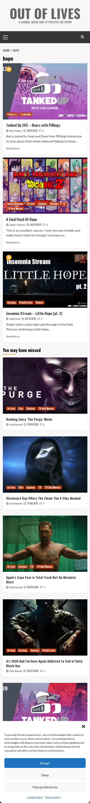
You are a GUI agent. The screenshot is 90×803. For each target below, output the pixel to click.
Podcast (12, 114)
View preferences (45, 787)
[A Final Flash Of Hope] (45, 185)
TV (63, 203)
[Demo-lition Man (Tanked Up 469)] (45, 711)
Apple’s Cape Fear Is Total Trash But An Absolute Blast (41, 579)
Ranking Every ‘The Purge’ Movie (29, 419)
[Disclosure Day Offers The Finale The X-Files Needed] (45, 464)
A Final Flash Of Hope (21, 219)
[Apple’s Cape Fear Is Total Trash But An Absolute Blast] (45, 544)
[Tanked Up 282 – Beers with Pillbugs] (45, 91)
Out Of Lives (45, 13)
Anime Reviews (15, 203)
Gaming (11, 302)
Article (31, 203)
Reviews (54, 203)
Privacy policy (53, 797)
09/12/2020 (30, 318)
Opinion (42, 203)
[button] (83, 726)
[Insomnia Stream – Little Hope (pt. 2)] (45, 279)
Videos (39, 302)
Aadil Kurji (15, 319)
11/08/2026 (32, 503)
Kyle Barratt (16, 424)
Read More (12, 148)
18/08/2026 (32, 424)
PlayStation (25, 302)
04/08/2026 (33, 587)
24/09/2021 (32, 130)
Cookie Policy (35, 797)
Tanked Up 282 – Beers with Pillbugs (33, 125)
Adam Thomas (17, 225)
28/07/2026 (33, 671)
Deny (45, 775)
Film (21, 408)
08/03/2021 (35, 224)
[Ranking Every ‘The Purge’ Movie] (45, 385)
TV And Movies (15, 208)
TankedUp (25, 114)
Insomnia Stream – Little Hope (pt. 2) (34, 313)
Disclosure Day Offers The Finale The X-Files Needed (43, 498)
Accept (45, 763)
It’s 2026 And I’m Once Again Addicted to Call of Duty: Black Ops (44, 663)
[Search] (82, 37)
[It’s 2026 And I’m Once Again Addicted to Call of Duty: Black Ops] (45, 627)
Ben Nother (16, 131)
